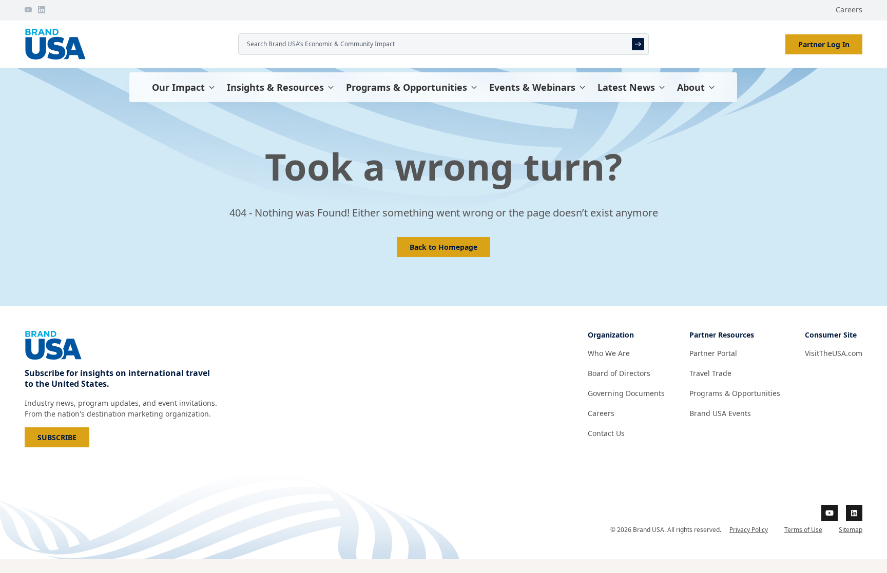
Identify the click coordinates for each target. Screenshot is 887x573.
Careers (849, 9)
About (691, 87)
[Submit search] (638, 44)
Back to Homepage (443, 247)
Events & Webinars (532, 87)
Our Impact (178, 87)
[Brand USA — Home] (127, 44)
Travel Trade (710, 373)
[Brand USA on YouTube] (28, 9)
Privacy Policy (748, 529)
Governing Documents (626, 393)
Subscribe (63, 437)
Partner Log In (824, 44)
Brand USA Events (720, 413)
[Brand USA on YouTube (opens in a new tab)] (829, 513)
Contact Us (606, 433)
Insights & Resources (275, 87)
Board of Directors (619, 373)
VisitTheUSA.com (833, 353)
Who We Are (609, 353)
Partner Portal (713, 353)
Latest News (626, 87)
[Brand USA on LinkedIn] (41, 9)
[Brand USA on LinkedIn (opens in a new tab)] (854, 513)
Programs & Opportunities (406, 87)
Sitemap (850, 529)
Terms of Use (803, 529)
